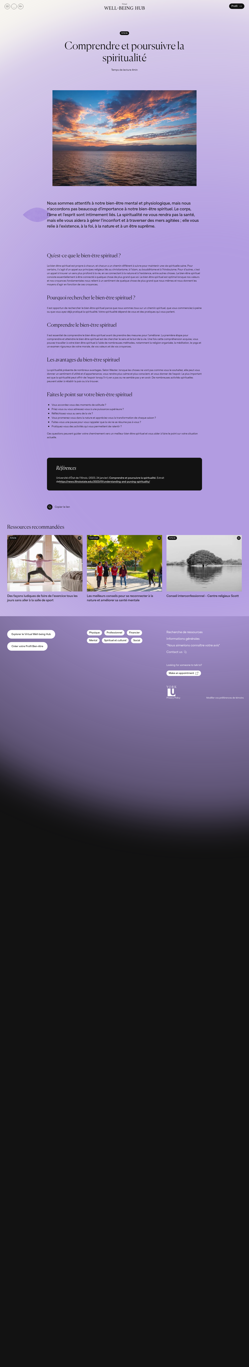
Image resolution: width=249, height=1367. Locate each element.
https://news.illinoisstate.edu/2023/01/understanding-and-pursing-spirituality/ (104, 481)
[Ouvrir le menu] (7, 6)
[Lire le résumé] (79, 538)
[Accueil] (124, 6)
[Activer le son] (14, 6)
